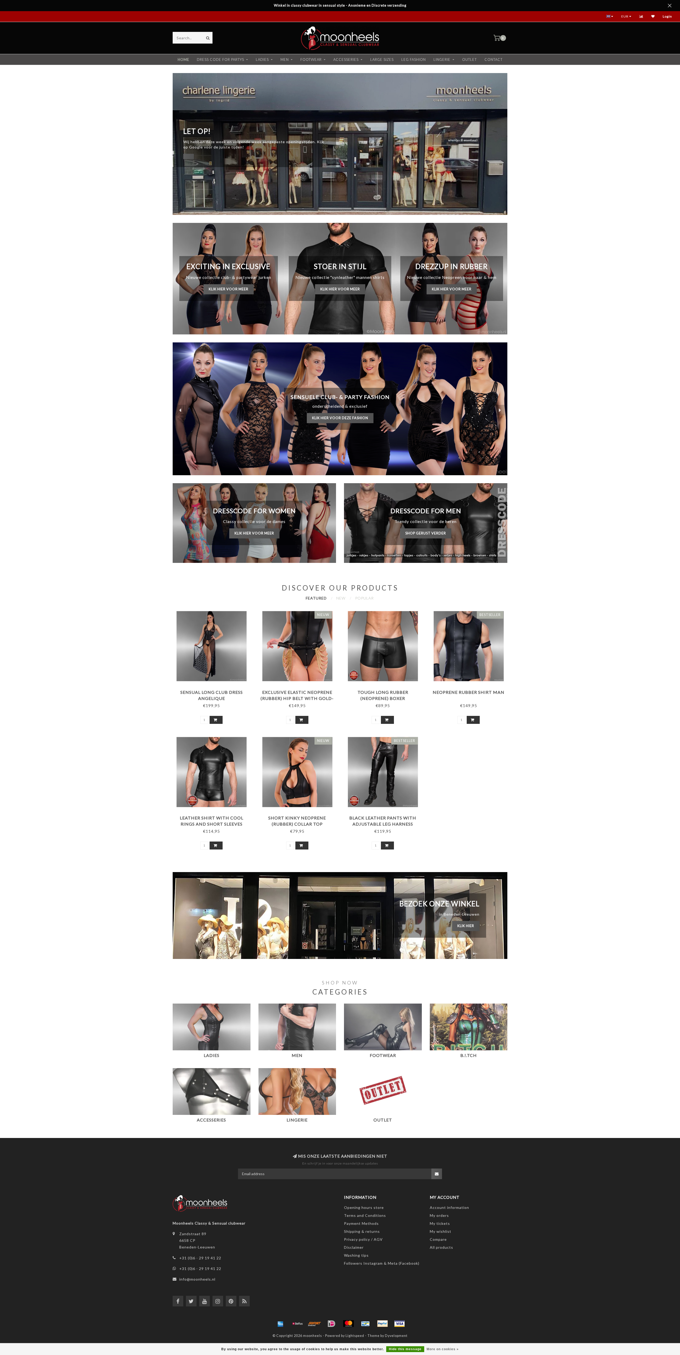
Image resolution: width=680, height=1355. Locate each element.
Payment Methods (361, 1223)
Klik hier (465, 926)
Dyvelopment (396, 1336)
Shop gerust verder (425, 533)
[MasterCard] (348, 1324)
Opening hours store (364, 1207)
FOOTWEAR (311, 59)
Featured (316, 598)
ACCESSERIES (346, 59)
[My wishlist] (653, 16)
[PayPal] (382, 1324)
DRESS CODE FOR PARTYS (220, 59)
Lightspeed (355, 1336)
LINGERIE (442, 59)
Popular (364, 598)
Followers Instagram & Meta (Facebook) (381, 1263)
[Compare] (641, 16)
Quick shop (214, 690)
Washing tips (356, 1255)
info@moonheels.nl (197, 1279)
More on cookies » (443, 1349)
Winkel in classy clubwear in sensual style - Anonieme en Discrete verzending (340, 5)
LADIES (262, 59)
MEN (284, 59)
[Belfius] (297, 1324)
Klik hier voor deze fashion (340, 418)
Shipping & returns (362, 1231)
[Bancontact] (365, 1324)
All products (441, 1247)
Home (183, 59)
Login (667, 16)
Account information (449, 1207)
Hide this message (405, 1349)
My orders (439, 1215)
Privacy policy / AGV (363, 1239)
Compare (438, 1239)
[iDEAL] (331, 1324)
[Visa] (399, 1324)
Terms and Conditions (365, 1215)
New (341, 598)
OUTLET (469, 59)
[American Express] (280, 1324)
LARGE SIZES (382, 59)
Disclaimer (354, 1247)
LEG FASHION (413, 59)
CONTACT (493, 59)
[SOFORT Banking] (314, 1324)
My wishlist (440, 1231)
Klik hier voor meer (228, 289)
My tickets (440, 1223)
